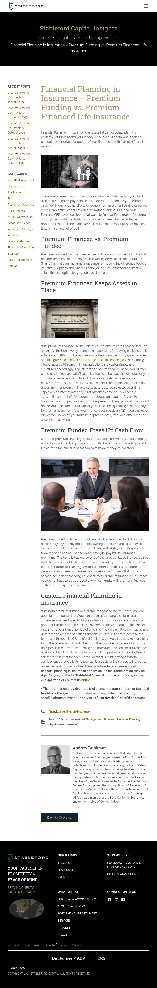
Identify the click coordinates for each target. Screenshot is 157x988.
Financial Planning (19, 241)
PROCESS (64, 927)
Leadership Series (19, 223)
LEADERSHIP (66, 869)
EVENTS (63, 876)
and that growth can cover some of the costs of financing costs (85, 360)
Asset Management (95, 37)
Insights (63, 37)
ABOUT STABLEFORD (71, 906)
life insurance (81, 711)
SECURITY (64, 934)
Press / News (16, 210)
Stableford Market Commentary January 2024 (19, 97)
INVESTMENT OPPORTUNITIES (78, 913)
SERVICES (64, 920)
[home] (26, 6)
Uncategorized (17, 186)
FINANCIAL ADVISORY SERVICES (78, 899)
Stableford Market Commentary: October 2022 (19, 159)
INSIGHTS (64, 862)
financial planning (60, 711)
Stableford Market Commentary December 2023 (19, 113)
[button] (145, 6)
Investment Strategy (20, 229)
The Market (15, 192)
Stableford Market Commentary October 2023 (19, 128)
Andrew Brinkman (65, 724)
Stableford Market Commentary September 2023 (19, 143)
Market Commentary (21, 216)
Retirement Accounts (21, 204)
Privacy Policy (16, 967)
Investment (14, 235)
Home (43, 37)
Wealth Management (21, 180)
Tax (10, 198)
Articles (12, 265)
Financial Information (21, 247)
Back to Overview (59, 817)
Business (13, 253)
